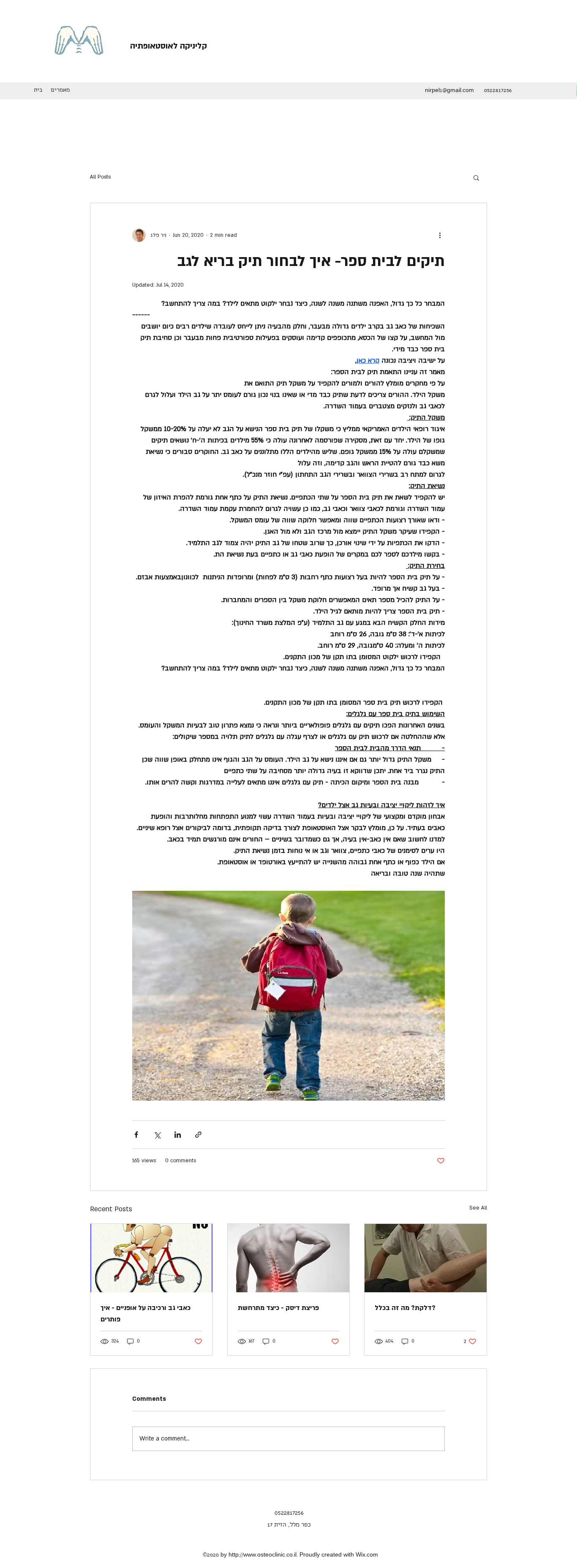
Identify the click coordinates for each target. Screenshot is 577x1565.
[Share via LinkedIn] (178, 1135)
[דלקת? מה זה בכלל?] (426, 1258)
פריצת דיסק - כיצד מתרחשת (278, 1308)
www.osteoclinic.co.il (270, 1555)
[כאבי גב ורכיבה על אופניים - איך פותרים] (151, 1258)
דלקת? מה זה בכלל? (405, 1308)
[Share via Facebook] (136, 1135)
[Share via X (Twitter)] (157, 1135)
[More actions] (440, 235)
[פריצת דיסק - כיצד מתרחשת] (289, 1258)
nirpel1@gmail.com (449, 91)
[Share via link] (198, 1135)
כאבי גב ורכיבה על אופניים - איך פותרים (146, 1313)
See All (478, 1207)
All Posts (100, 177)
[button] (476, 177)
